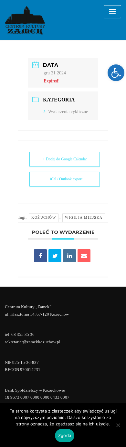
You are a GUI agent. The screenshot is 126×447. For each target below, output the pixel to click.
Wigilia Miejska (84, 217)
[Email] (84, 255)
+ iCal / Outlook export (64, 179)
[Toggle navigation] (112, 11)
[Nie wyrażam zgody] (118, 425)
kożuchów (43, 217)
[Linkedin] (69, 255)
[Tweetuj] (54, 255)
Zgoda (64, 435)
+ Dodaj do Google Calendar (65, 159)
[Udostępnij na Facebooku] (40, 255)
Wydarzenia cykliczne (68, 111)
